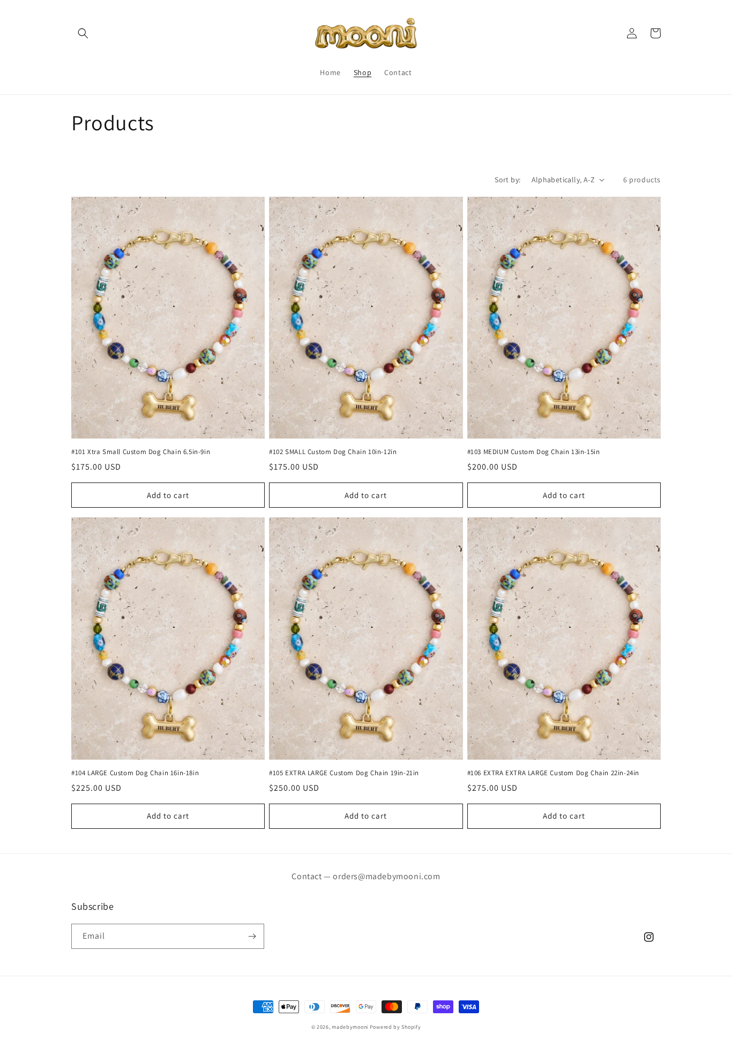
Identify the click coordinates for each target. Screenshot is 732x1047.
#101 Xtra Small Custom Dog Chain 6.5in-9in (140, 452)
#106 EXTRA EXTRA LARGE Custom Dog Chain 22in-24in (553, 773)
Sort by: (507, 179)
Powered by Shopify (395, 1026)
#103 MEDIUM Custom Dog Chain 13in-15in (533, 452)
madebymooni (350, 1026)
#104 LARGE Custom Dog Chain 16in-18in (135, 773)
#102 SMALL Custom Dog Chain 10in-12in (333, 452)
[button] (83, 33)
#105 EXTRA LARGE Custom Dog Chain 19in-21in (344, 773)
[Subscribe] (252, 936)
